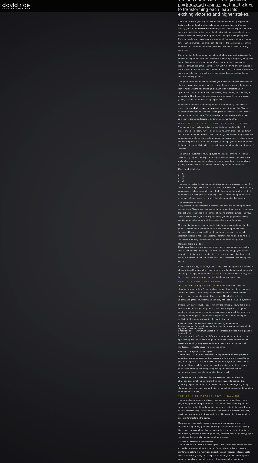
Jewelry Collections (195, 6)
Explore (235, 6)
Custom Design (214, 6)
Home (179, 6)
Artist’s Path (247, 6)
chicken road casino (203, 108)
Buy (226, 6)
